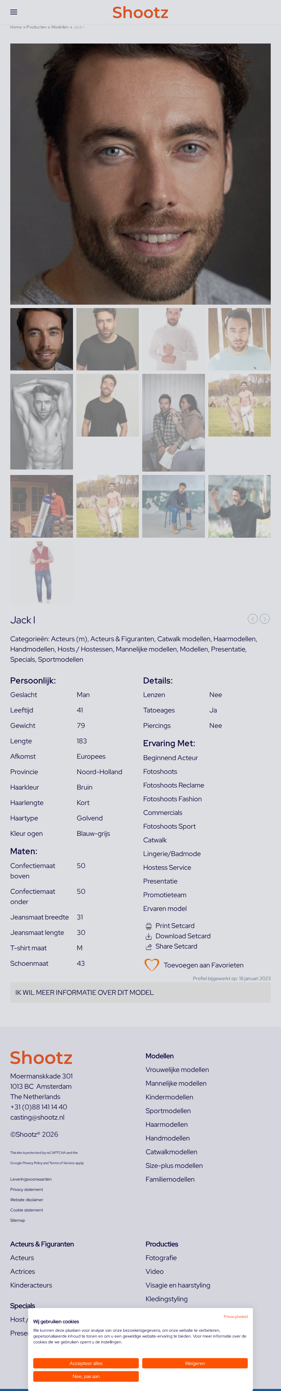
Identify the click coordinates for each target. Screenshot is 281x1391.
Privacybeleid (236, 1316)
